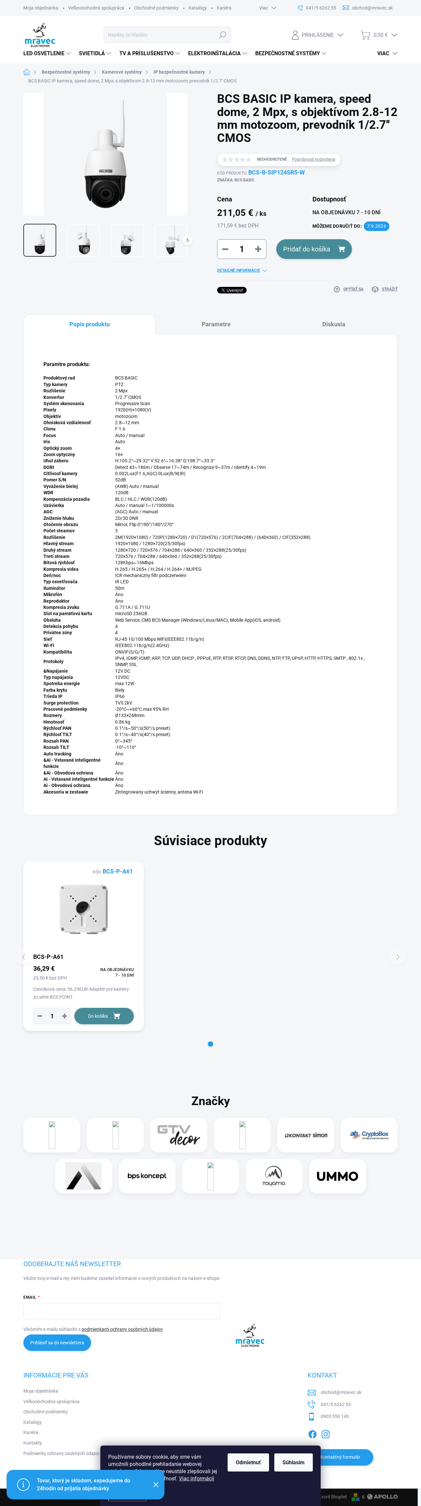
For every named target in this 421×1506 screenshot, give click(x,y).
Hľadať (223, 34)
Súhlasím (294, 1462)
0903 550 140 (335, 1416)
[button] (64, 1016)
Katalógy (197, 8)
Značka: (236, 180)
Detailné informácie (238, 270)
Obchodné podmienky (156, 8)
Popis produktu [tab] (89, 324)
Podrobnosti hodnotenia (313, 159)
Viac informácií (196, 1478)
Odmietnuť (248, 1462)
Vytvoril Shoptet (330, 1496)
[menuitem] (47, 53)
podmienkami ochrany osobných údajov (122, 1329)
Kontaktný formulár (340, 1457)
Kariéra (224, 8)
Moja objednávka (40, 8)
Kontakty (32, 1443)
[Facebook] (312, 1433)
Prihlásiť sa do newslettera (57, 1342)
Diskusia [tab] (333, 324)
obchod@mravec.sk (341, 1392)
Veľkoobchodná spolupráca (96, 8)
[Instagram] (326, 1433)
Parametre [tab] (216, 324)
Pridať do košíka (306, 249)
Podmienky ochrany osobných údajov (61, 1453)
